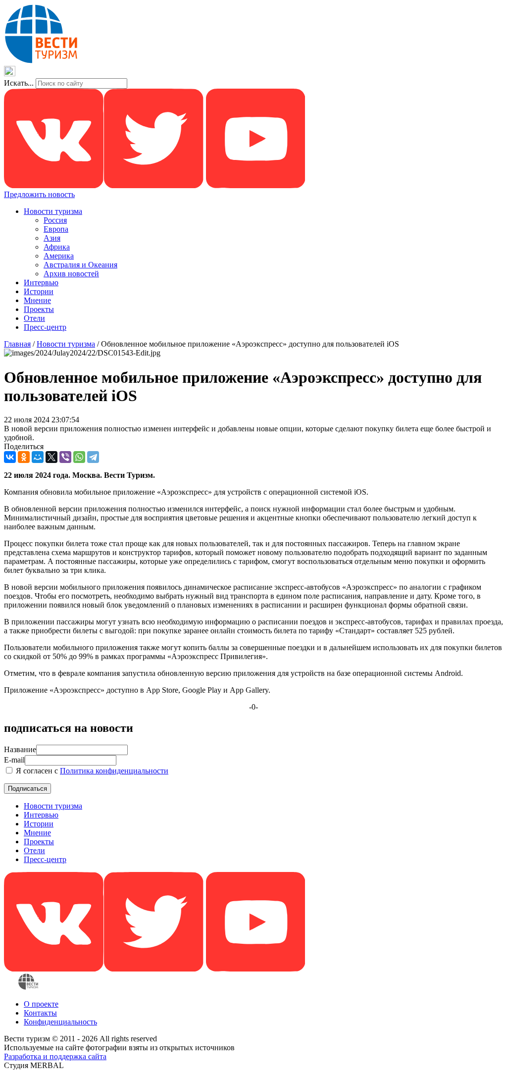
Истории (38, 291)
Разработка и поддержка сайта (55, 1056)
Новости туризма (53, 211)
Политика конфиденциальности (114, 771)
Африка (57, 247)
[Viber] (65, 457)
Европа (56, 229)
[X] (51, 457)
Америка (59, 256)
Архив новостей (71, 273)
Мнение (37, 300)
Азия (52, 238)
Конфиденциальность (60, 1022)
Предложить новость (39, 194)
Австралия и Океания (80, 264)
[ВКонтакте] (10, 457)
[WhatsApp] (79, 457)
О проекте (41, 1004)
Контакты (40, 1013)
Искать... (19, 83)
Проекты (39, 309)
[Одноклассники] (24, 457)
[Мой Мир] (38, 457)
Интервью (41, 282)
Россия (55, 220)
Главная (17, 344)
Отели (34, 318)
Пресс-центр (45, 327)
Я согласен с (91, 771)
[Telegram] (93, 457)
